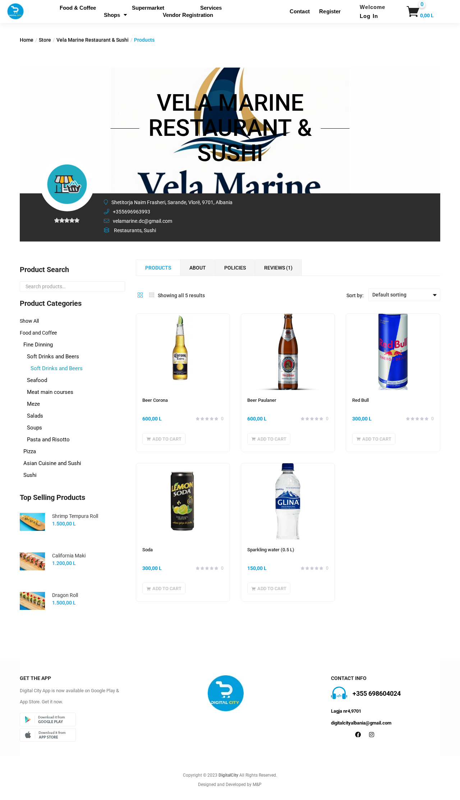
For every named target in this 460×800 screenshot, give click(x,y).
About (197, 268)
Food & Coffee (78, 8)
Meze (33, 404)
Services (211, 8)
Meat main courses (50, 392)
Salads (35, 416)
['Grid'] (140, 295)
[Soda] (183, 501)
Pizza (29, 451)
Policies (235, 268)
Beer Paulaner (261, 400)
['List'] (151, 295)
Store (45, 40)
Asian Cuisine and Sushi (52, 463)
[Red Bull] (393, 352)
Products (158, 268)
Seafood (37, 380)
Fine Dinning (38, 344)
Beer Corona (155, 400)
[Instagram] (371, 734)
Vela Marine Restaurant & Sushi (92, 40)
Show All (29, 321)
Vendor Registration (188, 15)
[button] (412, 11)
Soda (147, 549)
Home (26, 40)
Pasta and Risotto (48, 439)
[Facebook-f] (358, 734)
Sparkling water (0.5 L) (270, 549)
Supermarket (148, 8)
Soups (34, 427)
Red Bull (360, 400)
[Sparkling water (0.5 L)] (288, 501)
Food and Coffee (38, 333)
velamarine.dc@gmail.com (142, 221)
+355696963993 (131, 212)
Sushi (30, 475)
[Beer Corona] (183, 352)
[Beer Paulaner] (288, 352)
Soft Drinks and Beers (53, 356)
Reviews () (278, 268)
